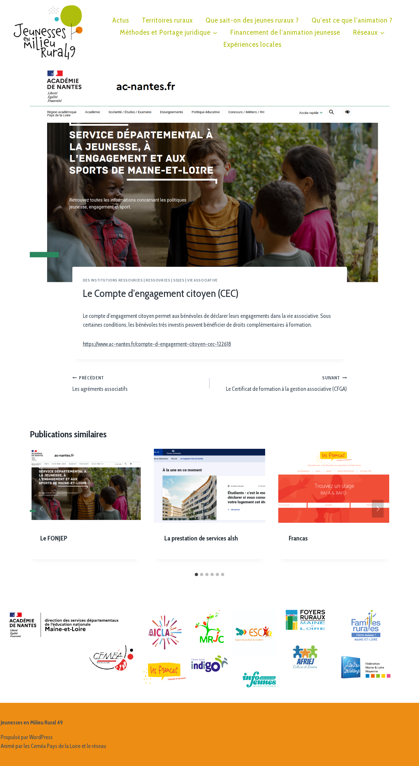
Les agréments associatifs (100, 383)
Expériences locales (253, 44)
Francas (298, 538)
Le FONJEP (53, 538)
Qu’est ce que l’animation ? (352, 20)
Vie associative (202, 280)
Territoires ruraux (167, 20)
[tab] (196, 574)
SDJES (178, 280)
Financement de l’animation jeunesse (285, 32)
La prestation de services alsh (201, 538)
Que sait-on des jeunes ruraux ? (252, 20)
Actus (120, 20)
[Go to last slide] (41, 509)
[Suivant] (378, 509)
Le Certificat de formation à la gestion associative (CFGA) (286, 383)
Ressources (158, 280)
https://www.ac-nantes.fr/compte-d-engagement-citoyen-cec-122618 (157, 344)
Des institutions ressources (113, 280)
